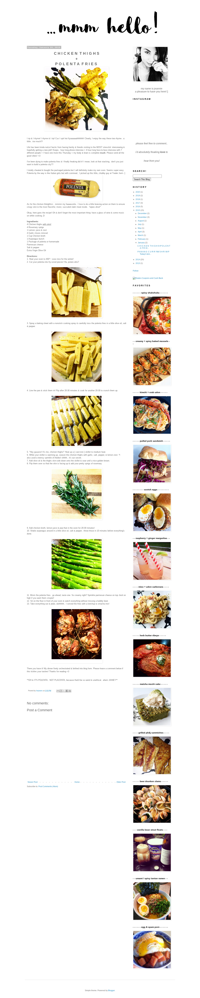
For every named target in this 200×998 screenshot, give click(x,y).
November (142, 217)
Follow (135, 271)
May (140, 228)
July (140, 224)
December (142, 213)
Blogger (111, 990)
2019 (138, 196)
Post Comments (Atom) (48, 786)
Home (77, 782)
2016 (138, 206)
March (141, 235)
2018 (138, 199)
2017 (138, 203)
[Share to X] (63, 690)
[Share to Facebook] (66, 690)
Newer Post (33, 782)
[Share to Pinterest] (69, 690)
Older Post (121, 782)
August (141, 221)
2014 (138, 259)
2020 (138, 192)
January (141, 243)
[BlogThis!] (60, 690)
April (140, 232)
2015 (138, 210)
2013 (138, 263)
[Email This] (58, 690)
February (142, 239)
